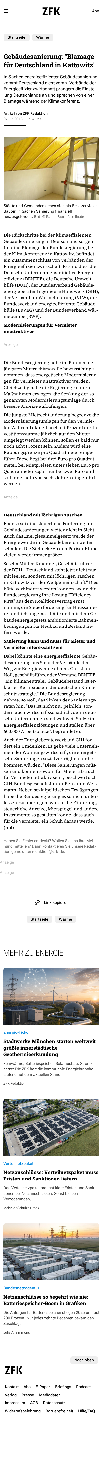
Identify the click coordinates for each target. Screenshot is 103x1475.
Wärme (43, 37)
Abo (95, 11)
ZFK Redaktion (35, 113)
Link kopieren (56, 902)
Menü (6, 11)
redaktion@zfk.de (48, 851)
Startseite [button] (51, 11)
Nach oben (84, 1360)
